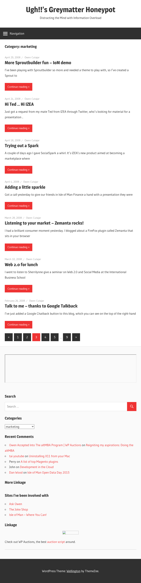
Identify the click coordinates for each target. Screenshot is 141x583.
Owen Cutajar (32, 57)
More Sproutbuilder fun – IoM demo (38, 62)
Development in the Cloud (37, 467)
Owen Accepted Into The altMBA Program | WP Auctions (45, 445)
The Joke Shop (18, 509)
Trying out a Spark (22, 145)
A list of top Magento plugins (39, 461)
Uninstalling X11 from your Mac (49, 456)
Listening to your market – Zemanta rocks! (44, 223)
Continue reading (17, 86)
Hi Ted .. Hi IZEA (19, 104)
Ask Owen (15, 504)
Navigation (17, 33)
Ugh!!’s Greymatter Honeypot (70, 9)
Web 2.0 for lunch (21, 264)
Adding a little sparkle (25, 187)
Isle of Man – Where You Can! (28, 515)
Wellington (73, 571)
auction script (56, 542)
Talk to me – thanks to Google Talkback (41, 306)
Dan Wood (16, 472)
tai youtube (16, 456)
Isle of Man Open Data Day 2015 (48, 472)
